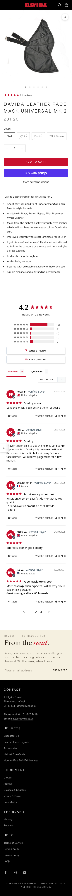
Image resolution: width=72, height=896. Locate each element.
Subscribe (60, 670)
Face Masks (10, 802)
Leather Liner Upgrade (16, 742)
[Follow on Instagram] (15, 872)
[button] (57, 416)
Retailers (9, 825)
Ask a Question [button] (37, 359)
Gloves (8, 777)
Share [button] (14, 416)
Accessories (10, 748)
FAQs (7, 861)
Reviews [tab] (13, 371)
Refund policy (11, 849)
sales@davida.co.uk (22, 718)
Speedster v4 (11, 736)
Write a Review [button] (37, 350)
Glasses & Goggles (15, 790)
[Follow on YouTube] (25, 872)
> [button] (49, 612)
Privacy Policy (11, 855)
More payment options (36, 182)
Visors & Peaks (12, 796)
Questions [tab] (37, 371)
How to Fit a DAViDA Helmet (21, 760)
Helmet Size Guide (14, 754)
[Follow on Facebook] (5, 872)
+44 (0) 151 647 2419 (24, 714)
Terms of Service (13, 843)
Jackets (8, 783)
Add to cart (36, 162)
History (8, 819)
